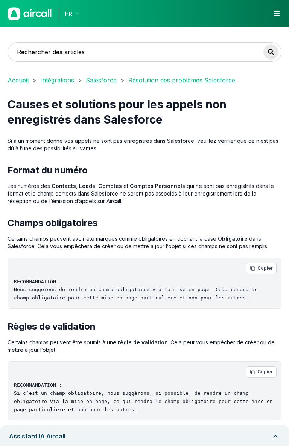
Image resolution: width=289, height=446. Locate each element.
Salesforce (101, 80)
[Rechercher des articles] (270, 52)
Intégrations (57, 80)
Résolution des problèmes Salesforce (181, 80)
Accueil (18, 80)
